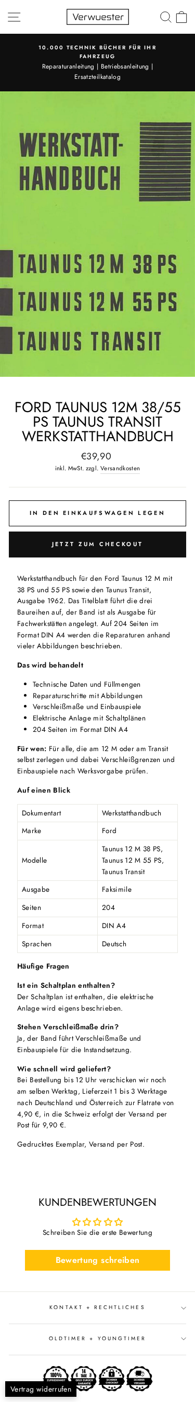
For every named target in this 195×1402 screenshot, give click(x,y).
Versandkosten (120, 468)
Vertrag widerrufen (40, 1389)
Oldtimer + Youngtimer (97, 1338)
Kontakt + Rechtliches (97, 1307)
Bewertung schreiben (97, 1260)
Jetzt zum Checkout (97, 544)
